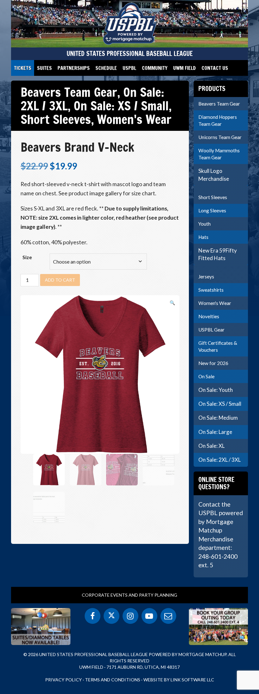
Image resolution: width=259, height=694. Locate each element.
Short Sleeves (56, 119)
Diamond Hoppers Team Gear (217, 120)
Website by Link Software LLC (178, 679)
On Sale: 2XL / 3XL (219, 459)
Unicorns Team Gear (220, 137)
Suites (44, 67)
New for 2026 (213, 363)
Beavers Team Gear (69, 92)
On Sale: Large (215, 432)
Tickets (22, 67)
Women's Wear (134, 119)
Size (27, 257)
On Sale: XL (211, 445)
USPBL (129, 67)
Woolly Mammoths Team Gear (219, 154)
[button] (172, 303)
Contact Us (215, 67)
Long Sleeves (212, 210)
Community (154, 67)
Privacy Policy (63, 679)
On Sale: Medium (218, 417)
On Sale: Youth (215, 390)
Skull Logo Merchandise (213, 174)
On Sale (206, 376)
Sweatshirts (211, 290)
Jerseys (206, 276)
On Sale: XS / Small (121, 105)
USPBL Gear (211, 329)
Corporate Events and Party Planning (129, 595)
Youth (204, 224)
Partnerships (73, 67)
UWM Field (184, 67)
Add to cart (60, 280)
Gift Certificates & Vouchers (217, 346)
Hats (203, 237)
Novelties (208, 316)
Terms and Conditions (112, 679)
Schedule (106, 67)
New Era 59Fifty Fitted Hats (217, 254)
